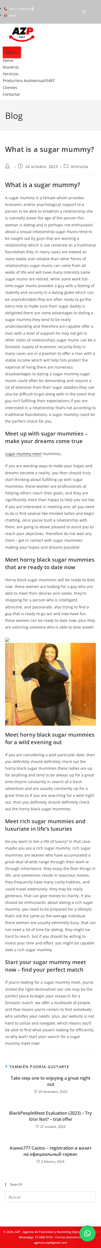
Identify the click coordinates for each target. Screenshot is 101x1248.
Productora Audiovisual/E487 (29, 80)
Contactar (11, 94)
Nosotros (11, 67)
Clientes (10, 87)
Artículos (79, 166)
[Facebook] (75, 12)
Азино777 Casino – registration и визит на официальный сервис (51, 1151)
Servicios (11, 73)
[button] (87, 1233)
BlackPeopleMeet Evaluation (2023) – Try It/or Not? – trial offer (50, 1116)
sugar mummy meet (23, 453)
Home (8, 60)
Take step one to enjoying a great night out (50, 1081)
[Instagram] (84, 12)
